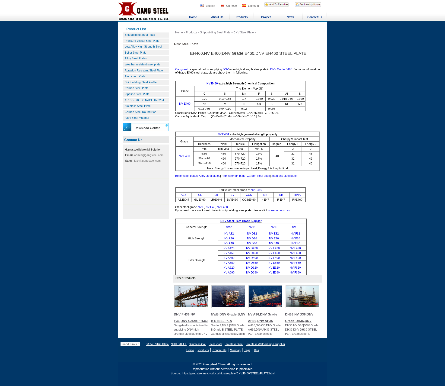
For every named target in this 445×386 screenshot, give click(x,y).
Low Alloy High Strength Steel (143, 46)
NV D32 (252, 233)
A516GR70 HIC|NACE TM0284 (144, 100)
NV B (252, 227)
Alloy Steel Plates (136, 58)
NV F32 (295, 233)
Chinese (231, 5)
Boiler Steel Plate (135, 52)
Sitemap (235, 350)
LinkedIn (253, 5)
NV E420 (274, 248)
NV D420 (252, 248)
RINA (297, 194)
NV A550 (229, 262)
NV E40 (210, 207)
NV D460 (252, 253)
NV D (274, 227)
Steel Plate (215, 344)
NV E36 (274, 238)
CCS (249, 194)
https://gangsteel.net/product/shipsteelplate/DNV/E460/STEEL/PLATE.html (228, 373)
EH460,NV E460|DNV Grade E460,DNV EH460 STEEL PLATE (248, 53)
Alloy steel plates (209, 175)
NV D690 (252, 272)
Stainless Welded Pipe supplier (265, 344)
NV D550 (252, 262)
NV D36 (252, 238)
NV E (201, 207)
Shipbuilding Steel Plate (140, 34)
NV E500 (274, 258)
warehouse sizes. (279, 210)
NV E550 (274, 262)
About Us (217, 17)
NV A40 (229, 243)
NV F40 (295, 243)
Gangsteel (181, 69)
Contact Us (314, 17)
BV (232, 194)
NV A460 (229, 253)
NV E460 (212, 83)
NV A (229, 227)
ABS (183, 194)
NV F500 (295, 258)
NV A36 (229, 238)
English (210, 5)
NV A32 (229, 233)
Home (193, 17)
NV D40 (252, 243)
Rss (256, 350)
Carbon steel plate (258, 175)
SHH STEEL (179, 344)
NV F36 (295, 238)
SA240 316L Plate (157, 344)
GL (200, 194)
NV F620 (295, 267)
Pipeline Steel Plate (137, 94)
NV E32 (274, 233)
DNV (226, 69)
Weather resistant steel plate (142, 64)
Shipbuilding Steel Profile (141, 82)
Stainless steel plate (284, 175)
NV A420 (229, 248)
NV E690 (274, 272)
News (290, 17)
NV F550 (295, 262)
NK (265, 194)
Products (242, 17)
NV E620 (274, 267)
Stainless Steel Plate (138, 106)
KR (281, 194)
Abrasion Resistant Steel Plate (144, 70)
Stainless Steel (234, 344)
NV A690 (229, 272)
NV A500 (229, 258)
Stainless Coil (197, 344)
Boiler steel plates (186, 175)
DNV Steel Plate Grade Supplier (241, 221)
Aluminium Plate (135, 76)
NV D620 (252, 267)
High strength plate (233, 175)
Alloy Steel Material (137, 117)
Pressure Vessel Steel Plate (142, 40)
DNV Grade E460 (281, 69)
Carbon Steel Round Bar (140, 112)
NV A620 (229, 267)
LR (216, 194)
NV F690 (295, 272)
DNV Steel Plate (243, 32)
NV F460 (222, 207)
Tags (247, 350)
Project (266, 17)
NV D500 (252, 258)
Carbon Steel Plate (137, 88)
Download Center (147, 128)
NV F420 (295, 248)
